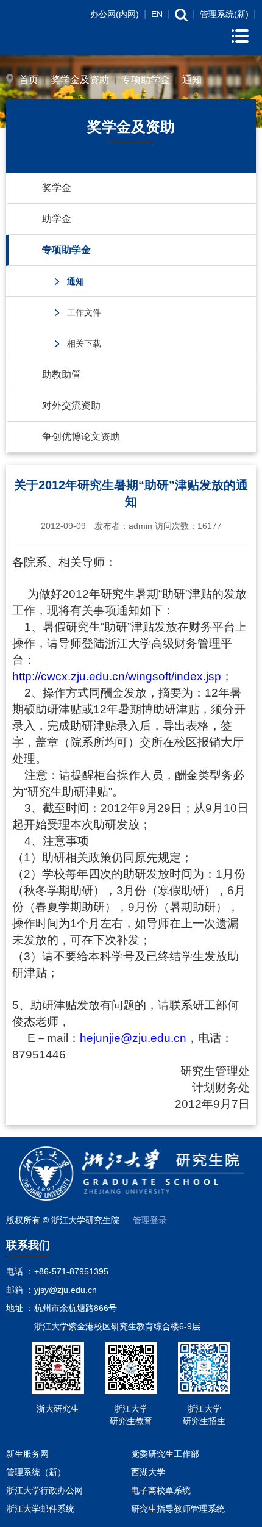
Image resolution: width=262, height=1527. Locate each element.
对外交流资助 (71, 405)
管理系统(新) (224, 14)
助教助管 (61, 374)
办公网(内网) (114, 14)
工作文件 (84, 312)
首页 (28, 79)
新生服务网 (27, 1454)
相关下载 (84, 343)
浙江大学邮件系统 (40, 1509)
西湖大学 (148, 1472)
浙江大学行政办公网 (44, 1490)
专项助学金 (145, 79)
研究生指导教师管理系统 (178, 1509)
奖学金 (56, 187)
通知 (192, 79)
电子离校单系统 (161, 1490)
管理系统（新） (36, 1472)
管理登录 (150, 1220)
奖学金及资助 (80, 79)
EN (157, 14)
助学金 (56, 219)
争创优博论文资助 (81, 436)
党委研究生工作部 (165, 1454)
